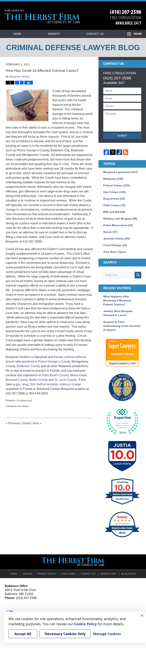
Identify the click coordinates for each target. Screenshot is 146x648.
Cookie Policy (85, 624)
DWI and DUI (114, 211)
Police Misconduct (118, 225)
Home (17, 33)
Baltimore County (28, 366)
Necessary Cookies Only (65, 633)
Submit (122, 135)
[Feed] (125, 152)
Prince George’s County (54, 361)
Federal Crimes (116, 185)
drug (25, 384)
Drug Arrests (114, 198)
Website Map (108, 574)
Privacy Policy (47, 574)
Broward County (16, 379)
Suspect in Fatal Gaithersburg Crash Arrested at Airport (121, 325)
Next (37, 423)
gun (18, 384)
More (138, 33)
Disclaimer (69, 574)
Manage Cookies (107, 633)
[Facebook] (106, 152)
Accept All (22, 633)
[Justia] (119, 152)
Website (54, 33)
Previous (13, 423)
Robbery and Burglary (120, 218)
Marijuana (113, 178)
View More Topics (114, 251)
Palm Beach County (55, 375)
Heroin (110, 231)
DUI (32, 384)
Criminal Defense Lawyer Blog (42, 17)
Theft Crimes (114, 205)
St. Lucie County (65, 379)
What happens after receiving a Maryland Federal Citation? (117, 300)
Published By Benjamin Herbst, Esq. (125, 17)
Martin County (38, 379)
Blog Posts (128, 574)
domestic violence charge (64, 384)
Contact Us (94, 33)
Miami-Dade (78, 375)
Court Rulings (115, 245)
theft (39, 384)
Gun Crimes (114, 192)
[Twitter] (113, 152)
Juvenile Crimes (116, 238)
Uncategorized (24, 400)
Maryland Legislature (120, 172)
